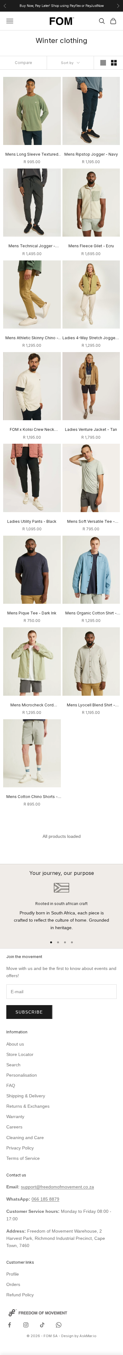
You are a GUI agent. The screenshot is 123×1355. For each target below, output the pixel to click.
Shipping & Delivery (25, 1095)
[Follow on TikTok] (42, 1325)
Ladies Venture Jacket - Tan (91, 429)
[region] (61, 906)
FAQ (10, 1085)
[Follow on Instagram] (26, 1325)
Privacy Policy (20, 1147)
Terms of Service (23, 1158)
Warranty (15, 1116)
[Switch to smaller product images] (114, 62)
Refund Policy (20, 1294)
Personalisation (21, 1075)
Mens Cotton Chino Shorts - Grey (32, 797)
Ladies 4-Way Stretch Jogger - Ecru (91, 338)
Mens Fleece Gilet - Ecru (91, 246)
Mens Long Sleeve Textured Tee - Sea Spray (31, 155)
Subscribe (29, 1012)
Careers (14, 1126)
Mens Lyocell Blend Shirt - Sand (91, 705)
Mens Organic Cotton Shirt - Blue (91, 613)
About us (15, 1044)
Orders (13, 1284)
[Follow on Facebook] (9, 1325)
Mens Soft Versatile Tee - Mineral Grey (91, 522)
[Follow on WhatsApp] (59, 1325)
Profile (12, 1274)
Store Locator (19, 1054)
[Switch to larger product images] (103, 62)
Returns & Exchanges (28, 1106)
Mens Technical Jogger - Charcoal (32, 246)
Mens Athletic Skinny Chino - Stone (31, 338)
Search (13, 1064)
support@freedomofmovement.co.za (57, 1186)
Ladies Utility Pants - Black (31, 521)
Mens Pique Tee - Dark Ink (31, 613)
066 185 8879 (45, 1199)
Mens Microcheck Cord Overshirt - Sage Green (32, 705)
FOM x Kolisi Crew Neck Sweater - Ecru (32, 430)
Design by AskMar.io (79, 1336)
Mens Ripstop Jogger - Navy (91, 154)
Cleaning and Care (25, 1137)
